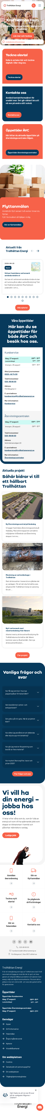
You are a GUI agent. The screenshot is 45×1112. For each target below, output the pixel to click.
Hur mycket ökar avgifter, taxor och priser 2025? (18, 761)
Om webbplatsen (12, 1072)
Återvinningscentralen (14, 457)
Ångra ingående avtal (14, 1039)
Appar (8, 1024)
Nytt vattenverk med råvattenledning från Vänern (18, 629)
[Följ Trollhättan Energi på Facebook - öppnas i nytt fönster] (14, 942)
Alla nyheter (22, 307)
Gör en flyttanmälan (12, 225)
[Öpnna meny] (40, 5)
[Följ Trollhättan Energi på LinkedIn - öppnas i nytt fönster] (20, 942)
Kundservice (10, 403)
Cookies (9, 1062)
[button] (37, 250)
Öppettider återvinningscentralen (22, 152)
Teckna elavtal (14, 77)
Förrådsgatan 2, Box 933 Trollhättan (24, 954)
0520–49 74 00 (11, 374)
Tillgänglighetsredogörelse (16, 1076)
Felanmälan (10, 1034)
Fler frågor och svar (22, 774)
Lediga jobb (10, 835)
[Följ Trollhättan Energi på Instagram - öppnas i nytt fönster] (25, 942)
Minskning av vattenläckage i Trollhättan (18, 576)
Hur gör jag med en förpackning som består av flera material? (19, 747)
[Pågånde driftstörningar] (3, 42)
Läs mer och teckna (22, 36)
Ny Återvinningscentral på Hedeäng (21, 524)
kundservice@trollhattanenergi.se (19, 396)
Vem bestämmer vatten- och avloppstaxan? (16, 706)
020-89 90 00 (10, 435)
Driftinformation (12, 1029)
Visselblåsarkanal (12, 1048)
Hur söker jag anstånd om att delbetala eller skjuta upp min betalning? (20, 734)
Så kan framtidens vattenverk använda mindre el (17, 274)
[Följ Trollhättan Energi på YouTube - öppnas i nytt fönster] (31, 942)
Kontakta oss (13, 115)
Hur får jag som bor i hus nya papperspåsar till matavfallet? (16, 692)
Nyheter (9, 1043)
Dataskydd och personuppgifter (18, 1067)
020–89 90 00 (10, 381)
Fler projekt (22, 655)
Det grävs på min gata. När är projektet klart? (20, 720)
